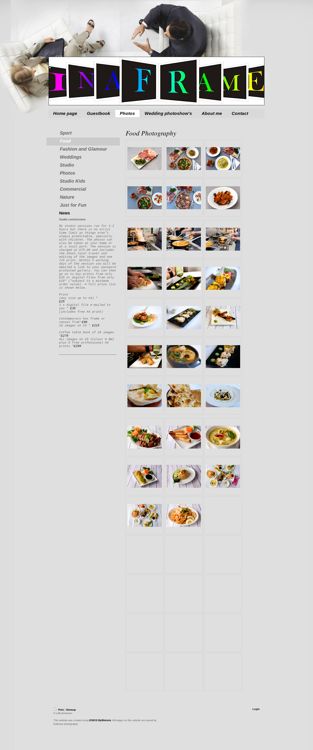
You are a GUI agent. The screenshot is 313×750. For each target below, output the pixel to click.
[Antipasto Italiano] (144, 158)
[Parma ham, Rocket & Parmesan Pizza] (144, 197)
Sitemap (71, 709)
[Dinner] (184, 158)
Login (256, 709)
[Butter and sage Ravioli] (223, 158)
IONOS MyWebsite (100, 720)
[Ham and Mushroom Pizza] (184, 197)
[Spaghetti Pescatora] (223, 197)
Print (61, 709)
